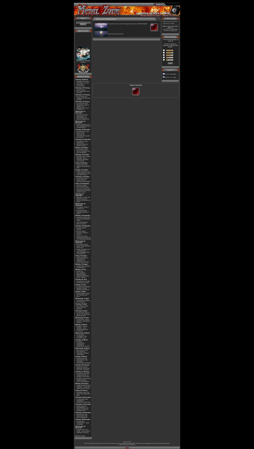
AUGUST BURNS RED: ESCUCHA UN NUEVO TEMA (84, 219)
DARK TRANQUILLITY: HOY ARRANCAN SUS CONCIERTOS (84, 126)
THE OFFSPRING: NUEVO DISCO (82, 223)
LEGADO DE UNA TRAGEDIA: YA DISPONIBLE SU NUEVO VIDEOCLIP (83, 117)
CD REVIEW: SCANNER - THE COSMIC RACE (82, 336)
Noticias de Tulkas (168, 23)
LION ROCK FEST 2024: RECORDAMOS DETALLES (83, 246)
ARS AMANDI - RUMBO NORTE (83, 58)
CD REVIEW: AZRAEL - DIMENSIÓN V (84, 266)
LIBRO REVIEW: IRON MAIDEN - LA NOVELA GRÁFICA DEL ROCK (83, 387)
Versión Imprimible (170, 74)
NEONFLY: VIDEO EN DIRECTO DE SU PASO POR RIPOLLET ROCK (84, 199)
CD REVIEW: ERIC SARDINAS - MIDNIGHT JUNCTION (83, 401)
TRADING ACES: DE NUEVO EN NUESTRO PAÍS (83, 394)
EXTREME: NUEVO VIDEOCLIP (83, 207)
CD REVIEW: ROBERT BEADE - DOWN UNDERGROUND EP (83, 288)
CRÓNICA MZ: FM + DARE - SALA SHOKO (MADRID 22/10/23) (83, 431)
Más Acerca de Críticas (170, 21)
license (167, 443)
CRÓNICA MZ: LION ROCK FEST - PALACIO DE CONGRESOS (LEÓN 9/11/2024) (83, 134)
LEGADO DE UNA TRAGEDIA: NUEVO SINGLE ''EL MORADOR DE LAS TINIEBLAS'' (83, 106)
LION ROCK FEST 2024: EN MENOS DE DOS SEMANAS (83, 151)
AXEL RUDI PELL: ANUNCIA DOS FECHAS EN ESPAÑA (83, 180)
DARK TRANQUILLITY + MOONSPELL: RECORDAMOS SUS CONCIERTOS (83, 251)
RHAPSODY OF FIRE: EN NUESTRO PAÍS (83, 282)
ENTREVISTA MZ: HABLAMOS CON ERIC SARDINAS (82, 416)
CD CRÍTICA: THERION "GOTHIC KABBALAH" (170, 29)
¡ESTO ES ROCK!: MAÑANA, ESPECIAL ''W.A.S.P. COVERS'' (83, 368)
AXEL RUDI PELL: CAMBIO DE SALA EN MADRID (83, 98)
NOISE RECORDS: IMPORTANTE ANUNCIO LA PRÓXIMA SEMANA (83, 260)
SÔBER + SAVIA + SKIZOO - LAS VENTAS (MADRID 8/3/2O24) (82, 329)
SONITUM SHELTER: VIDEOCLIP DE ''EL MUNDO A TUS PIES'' (83, 375)
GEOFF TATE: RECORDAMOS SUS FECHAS (83, 91)
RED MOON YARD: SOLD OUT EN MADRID (82, 307)
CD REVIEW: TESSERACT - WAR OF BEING (83, 423)
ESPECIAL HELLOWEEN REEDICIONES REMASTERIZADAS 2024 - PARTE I (83, 274)
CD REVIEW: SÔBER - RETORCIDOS (83, 301)
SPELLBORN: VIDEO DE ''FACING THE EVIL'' (83, 295)
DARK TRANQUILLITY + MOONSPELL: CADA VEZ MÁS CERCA (84, 173)
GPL (134, 443)
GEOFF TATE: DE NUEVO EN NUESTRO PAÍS (83, 166)
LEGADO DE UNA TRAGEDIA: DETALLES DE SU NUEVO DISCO (82, 143)
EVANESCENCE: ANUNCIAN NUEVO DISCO (83, 212)
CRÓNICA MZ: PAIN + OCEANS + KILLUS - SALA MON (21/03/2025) (83, 84)
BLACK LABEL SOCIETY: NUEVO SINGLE (82, 233)
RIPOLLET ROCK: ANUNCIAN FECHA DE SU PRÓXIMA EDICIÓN (84, 237)
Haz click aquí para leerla (115, 34)
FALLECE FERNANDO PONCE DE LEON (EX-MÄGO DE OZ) (84, 190)
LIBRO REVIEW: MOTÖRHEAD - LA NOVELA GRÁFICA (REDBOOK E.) (82, 408)
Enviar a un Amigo (170, 77)
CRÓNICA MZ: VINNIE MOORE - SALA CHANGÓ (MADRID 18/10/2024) (83, 159)
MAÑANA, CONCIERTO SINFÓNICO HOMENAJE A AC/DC (83, 344)
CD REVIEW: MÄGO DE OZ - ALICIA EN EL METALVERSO (83, 314)
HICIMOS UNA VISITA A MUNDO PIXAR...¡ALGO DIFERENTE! (84, 380)
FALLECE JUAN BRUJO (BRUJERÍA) (83, 186)
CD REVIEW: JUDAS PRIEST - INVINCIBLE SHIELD (83, 321)
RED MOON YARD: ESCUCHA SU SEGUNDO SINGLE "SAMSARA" (83, 352)
